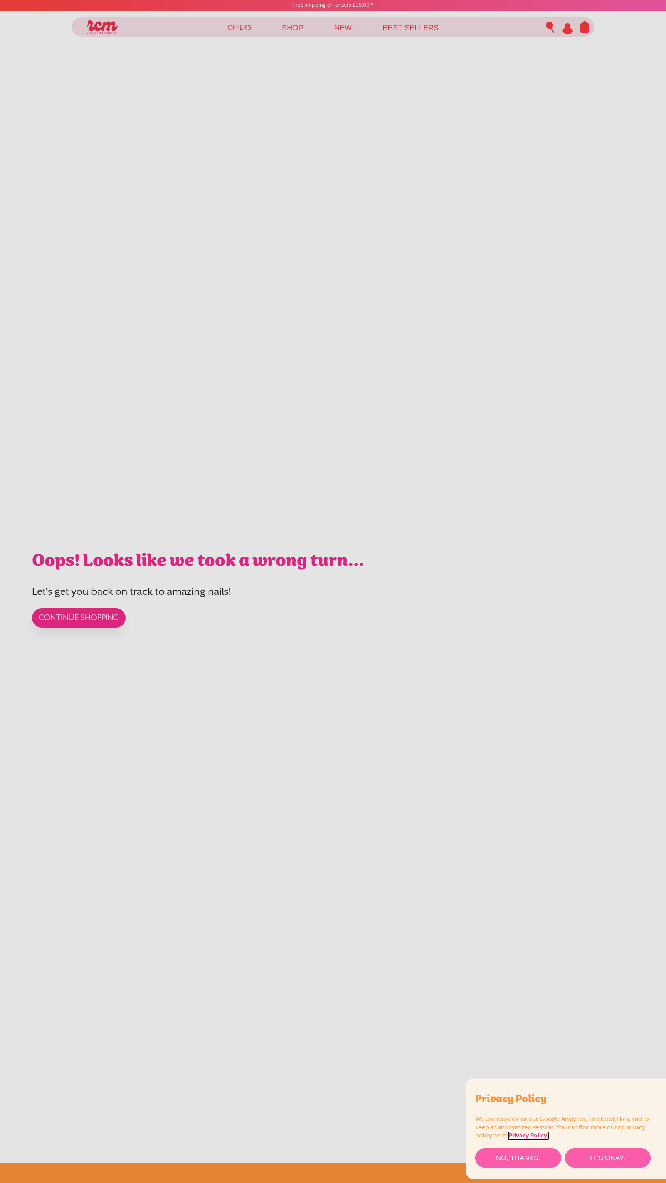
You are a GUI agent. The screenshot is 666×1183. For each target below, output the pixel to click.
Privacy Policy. (528, 1135)
